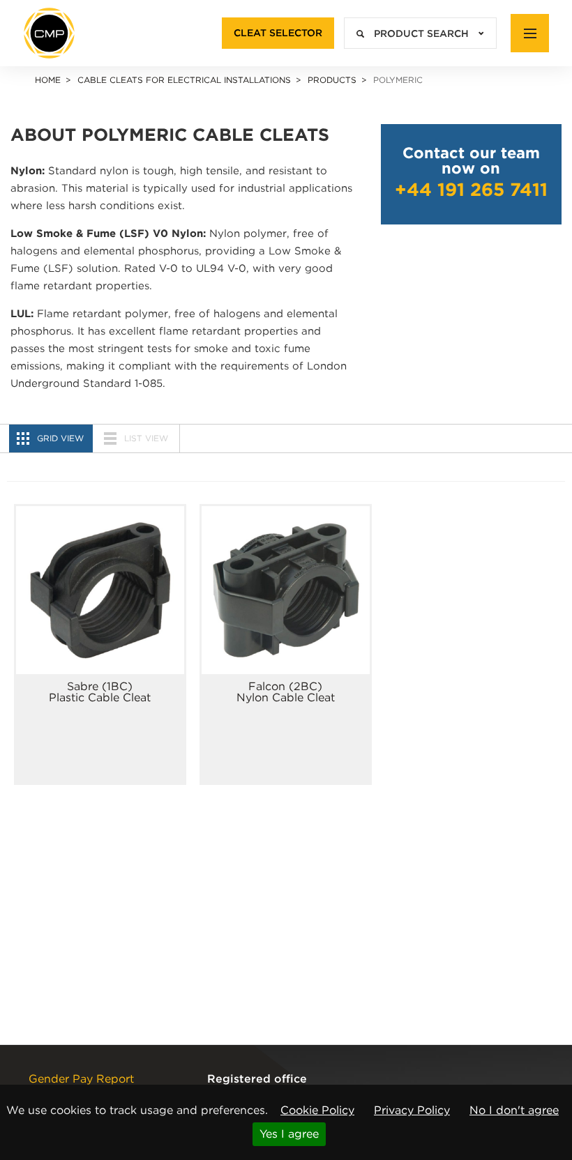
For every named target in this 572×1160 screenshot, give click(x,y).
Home (48, 80)
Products (332, 80)
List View (146, 438)
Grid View (60, 438)
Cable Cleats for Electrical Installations (184, 80)
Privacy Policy (412, 1110)
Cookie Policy (317, 1110)
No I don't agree (514, 1110)
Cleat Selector (278, 32)
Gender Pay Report (81, 1079)
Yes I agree (289, 1133)
